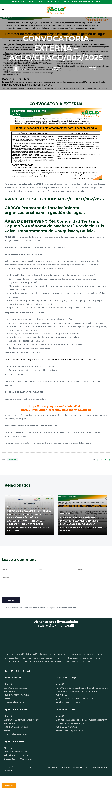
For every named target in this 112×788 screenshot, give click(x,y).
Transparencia (77, 767)
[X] (101, 460)
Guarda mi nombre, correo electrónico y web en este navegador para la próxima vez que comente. (40, 608)
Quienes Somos (52, 767)
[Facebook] (98, 460)
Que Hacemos (65, 767)
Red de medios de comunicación (96, 767)
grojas (24, 69)
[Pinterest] (105, 460)
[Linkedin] (109, 460)
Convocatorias (93, 69)
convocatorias (12, 460)
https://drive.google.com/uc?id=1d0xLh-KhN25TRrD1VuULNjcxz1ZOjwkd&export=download (56, 408)
